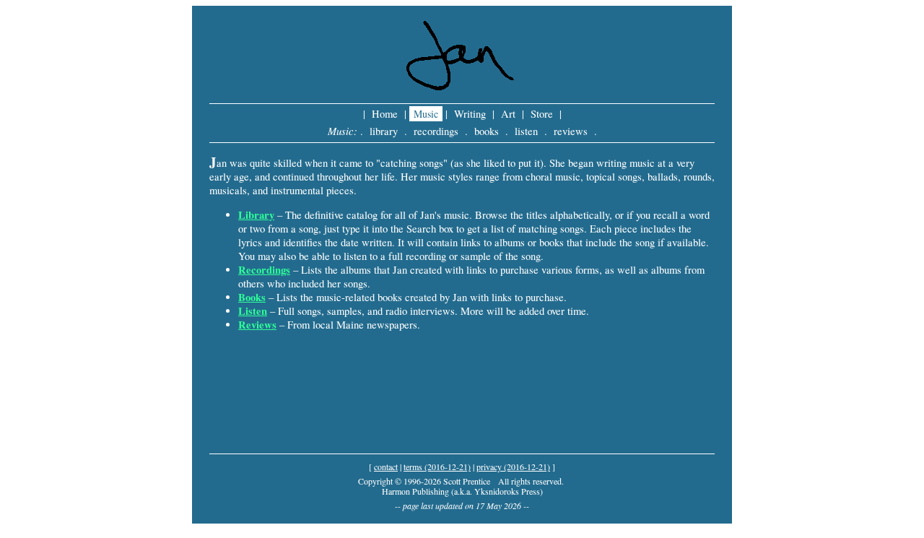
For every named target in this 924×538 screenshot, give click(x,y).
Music (426, 114)
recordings (436, 131)
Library (256, 214)
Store (542, 114)
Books (252, 297)
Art (508, 114)
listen (526, 131)
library (383, 131)
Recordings (264, 269)
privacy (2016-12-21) (513, 466)
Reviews (257, 324)
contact (386, 466)
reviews (570, 131)
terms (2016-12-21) (437, 466)
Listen (252, 310)
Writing (469, 114)
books (486, 131)
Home (384, 114)
